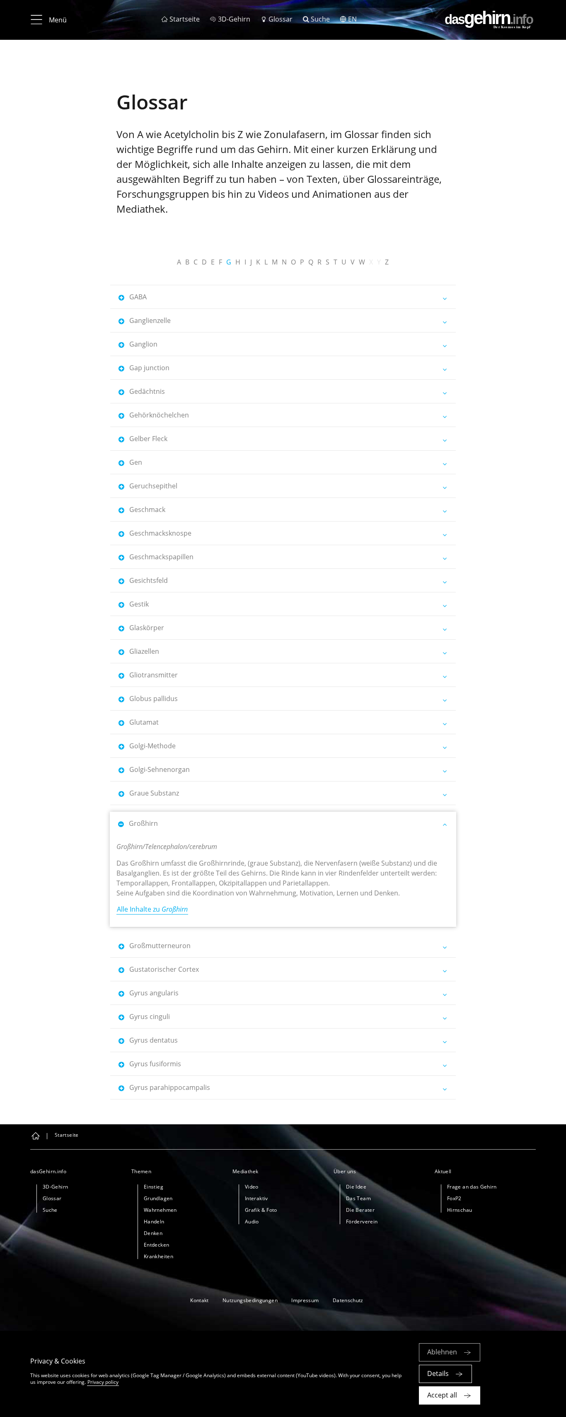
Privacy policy (103, 1381)
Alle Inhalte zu (152, 909)
